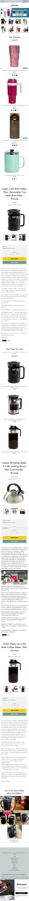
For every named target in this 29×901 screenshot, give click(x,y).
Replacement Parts (14, 858)
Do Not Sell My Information (14, 870)
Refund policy (14, 861)
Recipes (14, 867)
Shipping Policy (14, 862)
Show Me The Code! (21, 893)
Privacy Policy (14, 868)
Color (14, 526)
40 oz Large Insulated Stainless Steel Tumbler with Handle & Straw (14, 106)
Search (14, 856)
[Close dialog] (28, 880)
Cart (26, 1)
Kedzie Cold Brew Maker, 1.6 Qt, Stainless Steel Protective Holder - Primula (14, 419)
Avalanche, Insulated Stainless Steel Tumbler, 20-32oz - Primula (14, 71)
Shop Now (14, 40)
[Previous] (1, 511)
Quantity (14, 252)
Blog (14, 864)
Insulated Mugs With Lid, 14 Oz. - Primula (14, 175)
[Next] (27, 237)
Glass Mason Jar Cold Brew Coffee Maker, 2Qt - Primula (14, 452)
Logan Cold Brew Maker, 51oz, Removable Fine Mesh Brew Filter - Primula (14, 387)
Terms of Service (14, 859)
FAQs (14, 865)
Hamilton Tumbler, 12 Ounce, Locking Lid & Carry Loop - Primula (14, 141)
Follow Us (14, 841)
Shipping (10, 204)
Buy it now (14, 262)
